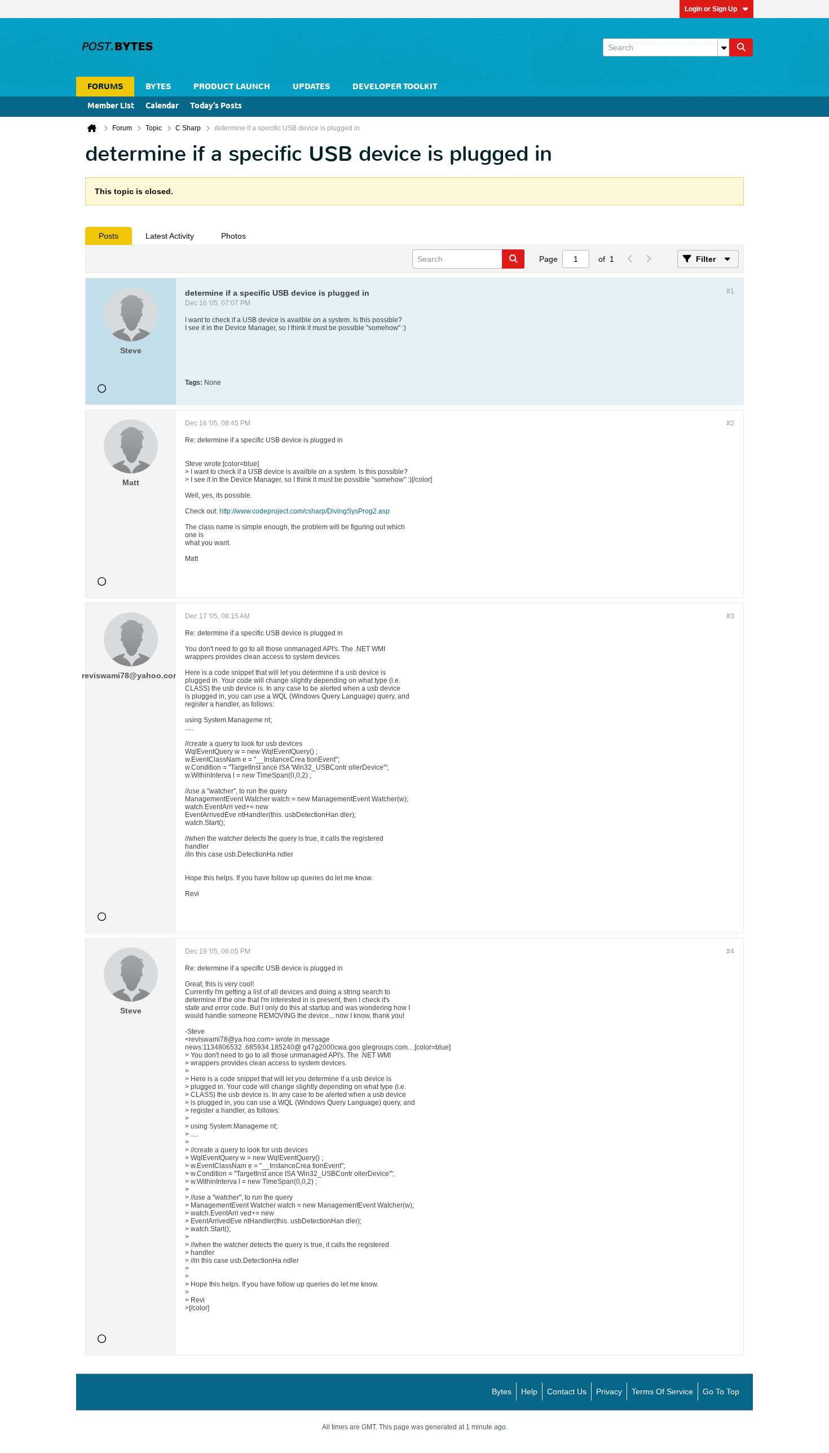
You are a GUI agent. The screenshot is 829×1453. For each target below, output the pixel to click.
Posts (108, 235)
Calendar (162, 106)
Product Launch (231, 86)
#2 (730, 423)
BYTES (158, 86)
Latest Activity (169, 235)
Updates (311, 86)
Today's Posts (216, 106)
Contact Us (567, 1391)
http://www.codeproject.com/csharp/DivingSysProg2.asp (304, 511)
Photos (233, 235)
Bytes (501, 1391)
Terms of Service (662, 1391)
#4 (730, 951)
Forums (105, 86)
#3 (730, 616)
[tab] (108, 236)
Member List (110, 106)
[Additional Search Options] (723, 47)
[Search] (741, 47)
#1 (730, 291)
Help (529, 1391)
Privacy (609, 1391)
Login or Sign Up (711, 9)
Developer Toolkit (394, 86)
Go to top (721, 1391)
